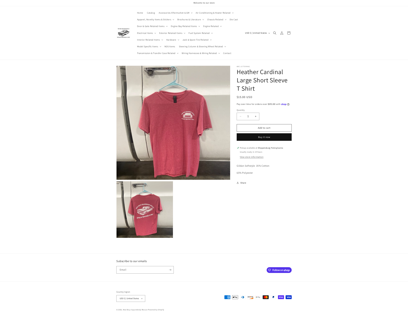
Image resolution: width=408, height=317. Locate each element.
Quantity (241, 110)
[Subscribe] (170, 270)
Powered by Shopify (156, 310)
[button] (175, 12)
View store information (251, 156)
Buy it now (264, 137)
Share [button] (243, 182)
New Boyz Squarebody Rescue (135, 310)
